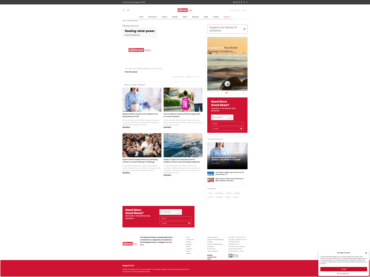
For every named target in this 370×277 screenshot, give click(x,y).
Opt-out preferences (343, 273)
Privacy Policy (211, 249)
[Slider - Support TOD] (228, 92)
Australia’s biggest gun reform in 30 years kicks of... (229, 173)
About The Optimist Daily (214, 244)
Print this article (131, 72)
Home (141, 17)
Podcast (209, 242)
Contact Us (210, 246)
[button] (366, 253)
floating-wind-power (132, 20)
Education (195, 17)
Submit (241, 128)
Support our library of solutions (223, 29)
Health (206, 17)
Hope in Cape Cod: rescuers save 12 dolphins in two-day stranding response (182, 160)
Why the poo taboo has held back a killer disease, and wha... (229, 180)
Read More (126, 127)
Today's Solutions (212, 237)
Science (164, 17)
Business (175, 17)
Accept (343, 269)
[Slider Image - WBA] (226, 92)
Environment (152, 17)
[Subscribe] (224, 92)
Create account (235, 10)
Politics (185, 17)
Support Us (227, 17)
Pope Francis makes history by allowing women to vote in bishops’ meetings (140, 160)
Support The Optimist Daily (215, 240)
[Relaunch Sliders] (230, 92)
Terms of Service (212, 251)
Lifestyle (216, 17)
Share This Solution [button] (131, 35)
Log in (245, 10)
